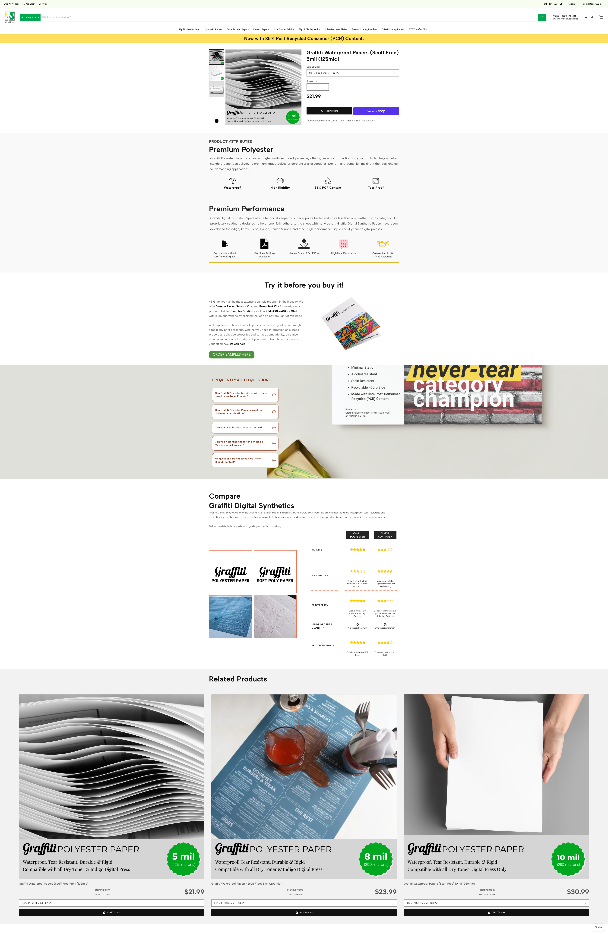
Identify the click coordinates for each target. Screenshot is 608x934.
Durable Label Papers (238, 29)
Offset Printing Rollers (393, 29)
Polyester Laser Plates (335, 29)
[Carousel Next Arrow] (216, 121)
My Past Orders (28, 4)
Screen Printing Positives (364, 29)
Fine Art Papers (261, 29)
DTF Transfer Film (418, 29)
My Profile (43, 4)
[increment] (325, 87)
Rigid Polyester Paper (189, 29)
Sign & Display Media (309, 29)
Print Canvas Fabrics (283, 29)
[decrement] (310, 87)
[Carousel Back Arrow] (216, 54)
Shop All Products (11, 4)
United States (592, 4)
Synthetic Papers (213, 29)
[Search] (542, 17)
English (571, 4)
